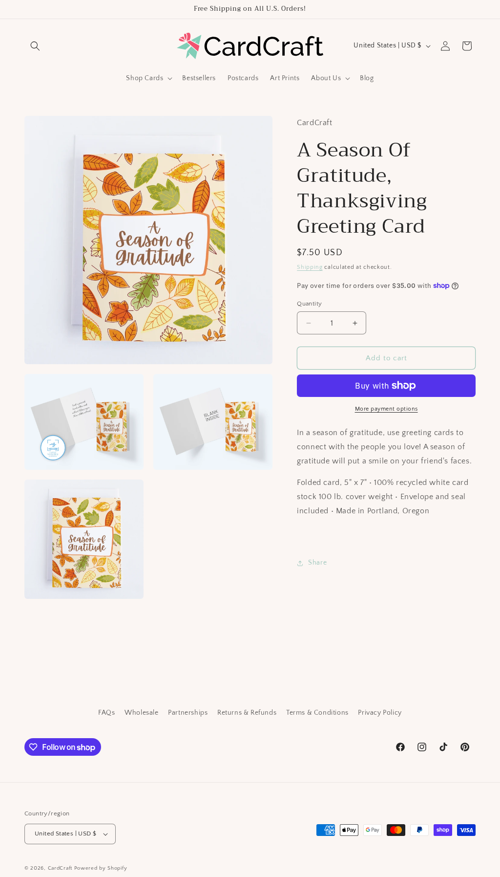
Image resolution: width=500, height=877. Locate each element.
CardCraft (60, 868)
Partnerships (188, 713)
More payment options (386, 409)
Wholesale (141, 713)
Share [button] (317, 563)
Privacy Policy (379, 713)
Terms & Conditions (317, 713)
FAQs (106, 713)
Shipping (310, 267)
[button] (35, 46)
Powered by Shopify (100, 868)
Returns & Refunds (246, 713)
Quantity (309, 303)
